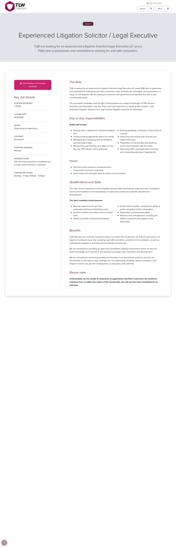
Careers (88, 24)
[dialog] (4, 543)
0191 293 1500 (155, 3)
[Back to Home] (16, 6)
